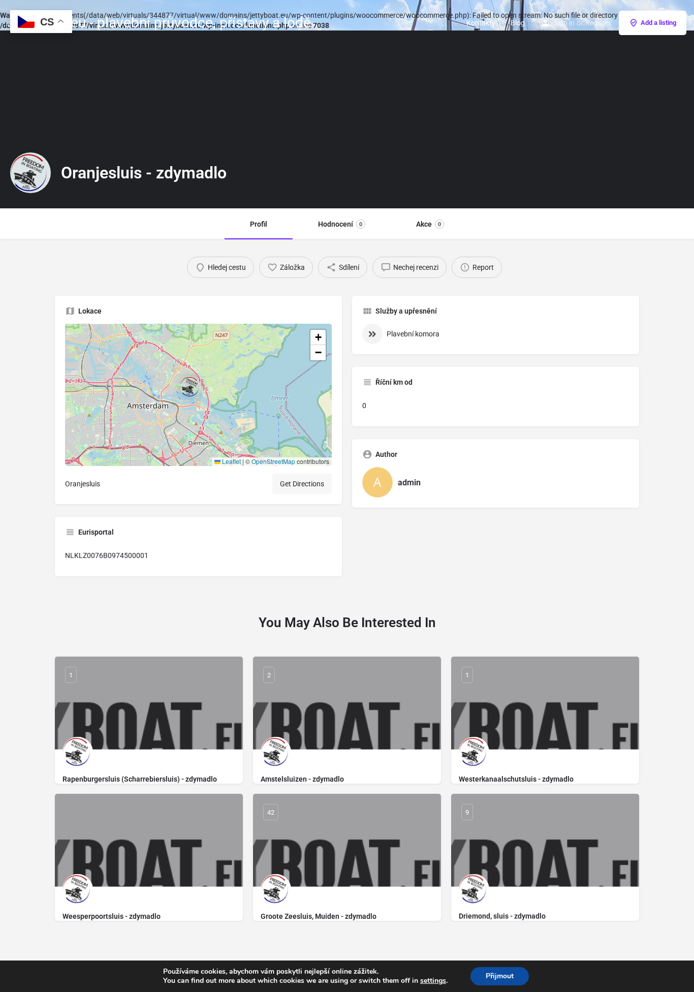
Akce (428, 224)
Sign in (564, 23)
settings (433, 980)
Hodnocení (340, 224)
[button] (199, 395)
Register (598, 23)
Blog (518, 23)
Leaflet (230, 461)
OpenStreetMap (273, 461)
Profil (258, 224)
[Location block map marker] (190, 386)
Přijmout (500, 976)
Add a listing (658, 22)
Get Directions (302, 484)
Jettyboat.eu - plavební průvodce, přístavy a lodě (159, 22)
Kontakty (480, 23)
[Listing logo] (30, 172)
